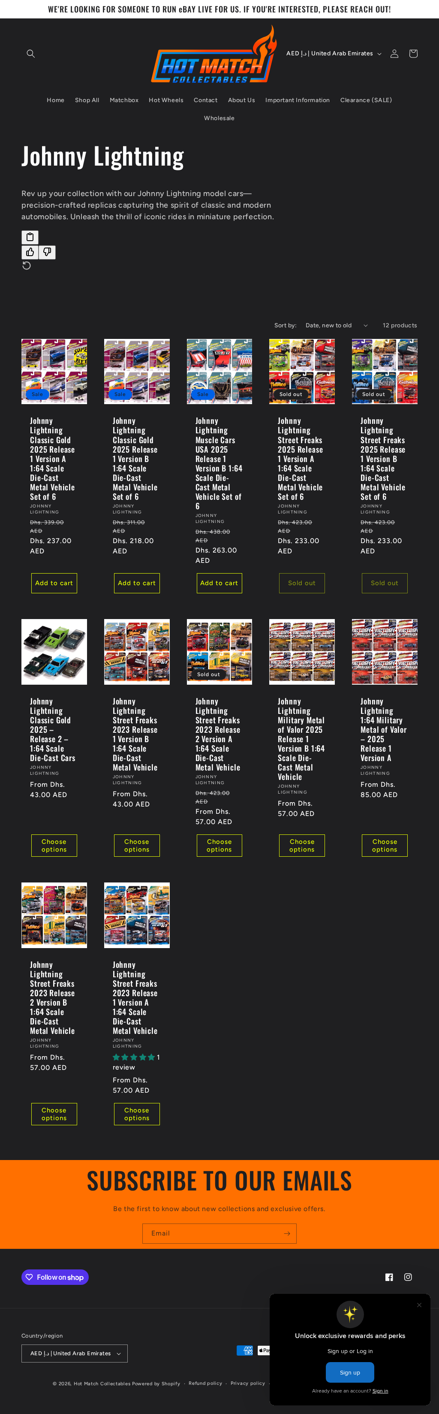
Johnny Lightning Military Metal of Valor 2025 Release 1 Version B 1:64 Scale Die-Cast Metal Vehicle (301, 739)
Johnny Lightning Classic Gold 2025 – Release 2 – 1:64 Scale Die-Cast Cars (52, 729)
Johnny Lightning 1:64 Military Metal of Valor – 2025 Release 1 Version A (384, 729)
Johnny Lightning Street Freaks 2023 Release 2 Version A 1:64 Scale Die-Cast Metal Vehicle (218, 734)
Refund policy (205, 1383)
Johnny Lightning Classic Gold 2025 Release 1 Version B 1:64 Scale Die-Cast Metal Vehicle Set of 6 (135, 458)
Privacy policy (248, 1383)
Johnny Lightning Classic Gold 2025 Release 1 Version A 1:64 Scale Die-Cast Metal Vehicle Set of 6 (52, 458)
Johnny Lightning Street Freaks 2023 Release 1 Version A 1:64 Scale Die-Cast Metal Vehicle (135, 998)
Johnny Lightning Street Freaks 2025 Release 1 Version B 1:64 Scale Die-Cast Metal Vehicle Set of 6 (383, 458)
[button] (30, 53)
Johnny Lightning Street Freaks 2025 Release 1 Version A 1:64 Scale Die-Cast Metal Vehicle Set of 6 (300, 458)
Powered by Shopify (156, 1384)
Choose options (54, 845)
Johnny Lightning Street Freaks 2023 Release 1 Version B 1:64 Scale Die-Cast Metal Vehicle (135, 734)
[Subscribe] (286, 1234)
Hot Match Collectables (102, 1384)
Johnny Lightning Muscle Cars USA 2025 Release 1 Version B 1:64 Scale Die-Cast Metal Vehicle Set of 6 (219, 463)
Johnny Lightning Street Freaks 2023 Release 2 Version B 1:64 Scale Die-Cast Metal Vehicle (52, 998)
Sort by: (285, 325)
